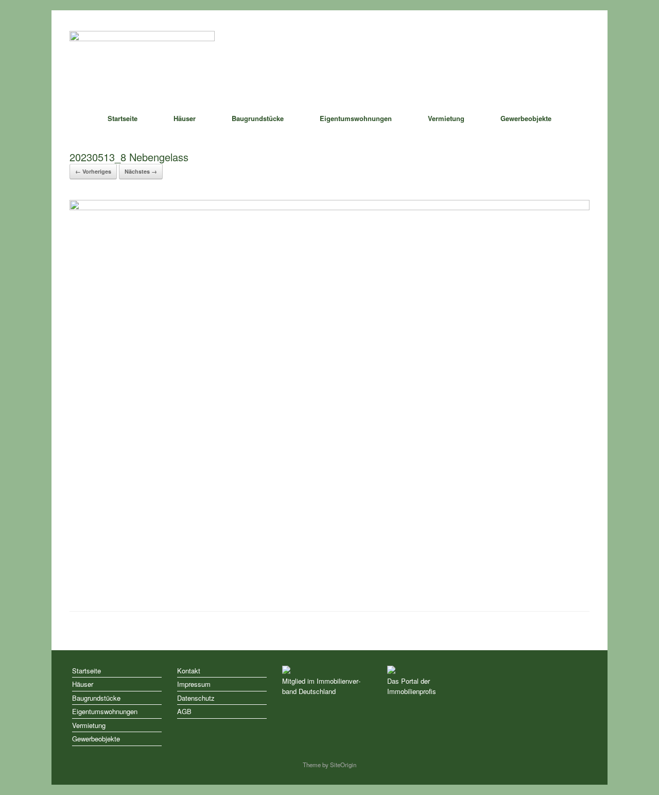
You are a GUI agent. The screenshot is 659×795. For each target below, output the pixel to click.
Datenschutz (196, 698)
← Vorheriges (93, 171)
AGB (184, 711)
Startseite (122, 118)
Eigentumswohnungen (356, 118)
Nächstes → (141, 171)
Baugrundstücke (258, 118)
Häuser (185, 118)
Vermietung (446, 118)
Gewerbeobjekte (525, 118)
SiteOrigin (343, 764)
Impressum (194, 684)
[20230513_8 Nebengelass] (329, 207)
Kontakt (188, 670)
